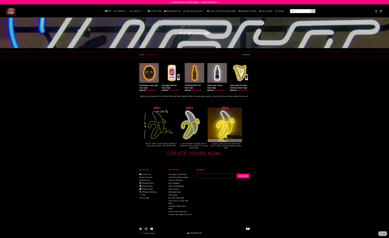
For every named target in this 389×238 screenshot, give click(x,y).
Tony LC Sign (144, 198)
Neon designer (174, 183)
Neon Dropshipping (176, 186)
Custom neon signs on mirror (180, 214)
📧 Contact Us (145, 174)
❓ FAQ (142, 195)
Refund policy (144, 180)
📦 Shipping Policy (146, 183)
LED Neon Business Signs (178, 177)
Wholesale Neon (174, 192)
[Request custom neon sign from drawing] (194, 157)
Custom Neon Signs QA (177, 211)
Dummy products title (17, 2)
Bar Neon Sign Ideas (176, 198)
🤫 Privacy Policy (146, 186)
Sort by (141, 54)
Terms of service (145, 177)
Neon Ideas (172, 195)
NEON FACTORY (150, 233)
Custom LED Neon (175, 180)
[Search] (312, 11)
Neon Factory (173, 189)
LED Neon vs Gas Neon (177, 174)
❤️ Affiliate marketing (148, 192)
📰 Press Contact (146, 189)
